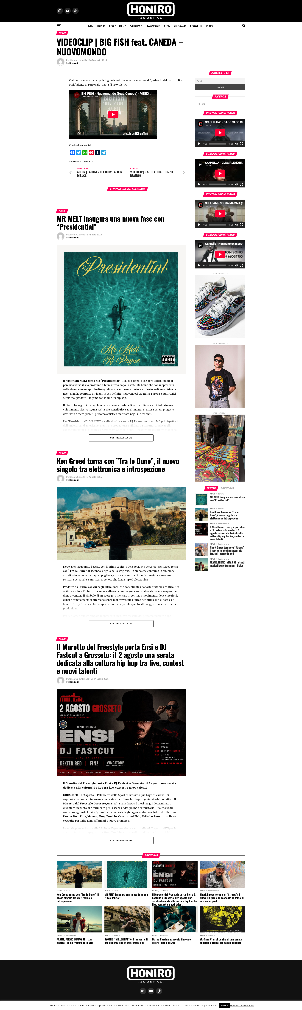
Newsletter (196, 25)
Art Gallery (180, 25)
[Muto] (236, 143)
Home (90, 25)
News (111, 25)
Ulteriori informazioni (242, 1005)
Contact (210, 25)
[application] (220, 133)
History (101, 25)
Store (167, 25)
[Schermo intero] (241, 143)
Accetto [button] (224, 1005)
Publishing (135, 25)
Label (121, 25)
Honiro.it (74, 63)
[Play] (199, 143)
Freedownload (153, 25)
